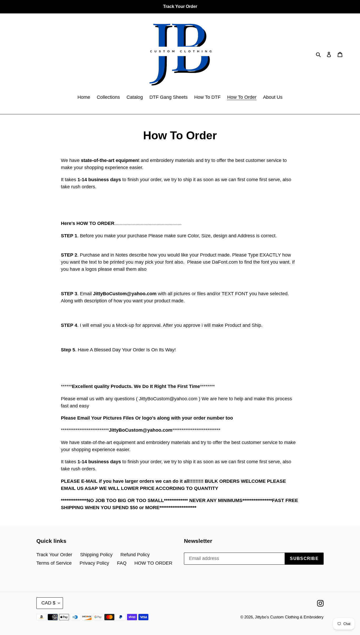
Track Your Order (54, 554)
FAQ (122, 563)
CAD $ (48, 603)
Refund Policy (135, 554)
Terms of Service (54, 563)
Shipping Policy (96, 554)
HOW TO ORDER (153, 563)
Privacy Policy (94, 563)
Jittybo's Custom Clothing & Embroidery (289, 617)
